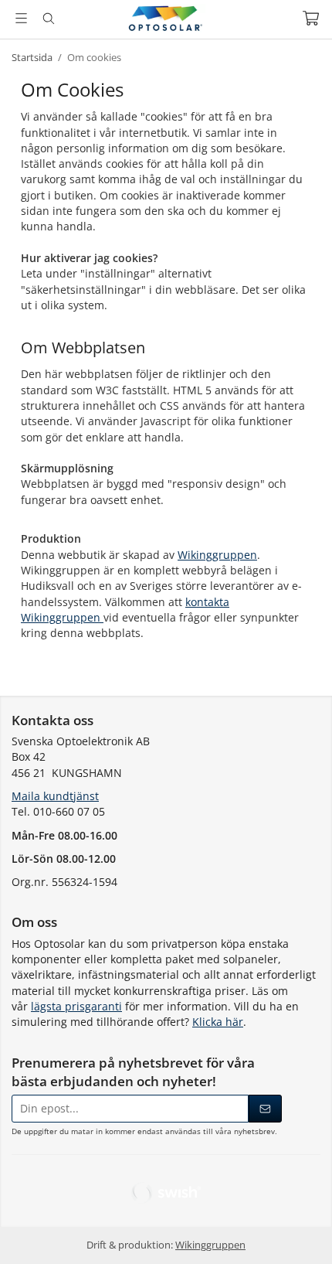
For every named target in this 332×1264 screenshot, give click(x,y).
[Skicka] (265, 1109)
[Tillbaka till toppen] (299, 1231)
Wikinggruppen (217, 554)
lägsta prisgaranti (76, 1006)
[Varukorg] (310, 18)
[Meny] (21, 18)
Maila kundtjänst (55, 796)
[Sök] (48, 19)
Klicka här (217, 1021)
